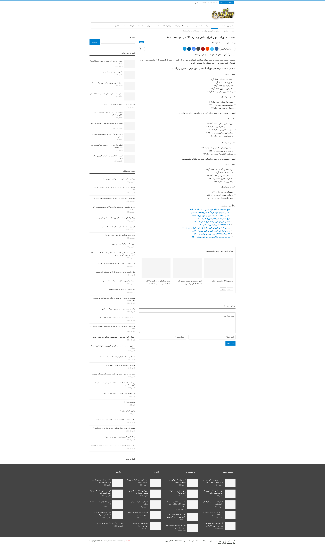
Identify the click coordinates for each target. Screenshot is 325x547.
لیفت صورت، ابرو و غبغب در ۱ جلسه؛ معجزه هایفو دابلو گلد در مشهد (113, 374)
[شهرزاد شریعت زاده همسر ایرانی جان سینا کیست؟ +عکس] (129, 64)
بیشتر (109, 26)
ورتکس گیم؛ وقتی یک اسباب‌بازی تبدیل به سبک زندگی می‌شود (115, 218)
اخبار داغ (189, 26)
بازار (158, 26)
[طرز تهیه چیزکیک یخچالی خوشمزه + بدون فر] (155, 526)
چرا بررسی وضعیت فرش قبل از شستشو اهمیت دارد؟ (118, 226)
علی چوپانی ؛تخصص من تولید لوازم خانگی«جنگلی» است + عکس (176, 504)
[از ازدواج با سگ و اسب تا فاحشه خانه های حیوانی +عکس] (129, 137)
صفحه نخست (212, 3)
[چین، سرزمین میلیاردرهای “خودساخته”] (192, 494)
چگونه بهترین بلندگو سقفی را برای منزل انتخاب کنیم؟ (118, 309)
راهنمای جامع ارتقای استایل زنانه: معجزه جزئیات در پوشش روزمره (114, 337)
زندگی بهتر (198, 26)
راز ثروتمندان (167, 26)
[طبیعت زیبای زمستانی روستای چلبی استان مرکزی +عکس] (230, 483)
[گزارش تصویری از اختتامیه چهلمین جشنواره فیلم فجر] (230, 526)
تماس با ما (195, 3)
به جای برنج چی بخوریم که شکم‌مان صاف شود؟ (120, 365)
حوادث (132, 26)
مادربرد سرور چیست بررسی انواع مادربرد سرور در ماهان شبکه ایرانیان (112, 445)
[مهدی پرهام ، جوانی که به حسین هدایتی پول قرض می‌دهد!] (192, 528)
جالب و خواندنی (179, 26)
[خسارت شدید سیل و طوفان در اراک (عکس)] (230, 504)
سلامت (222, 26)
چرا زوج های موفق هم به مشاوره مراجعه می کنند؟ (119, 393)
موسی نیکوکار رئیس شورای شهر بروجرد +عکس (211, 231)
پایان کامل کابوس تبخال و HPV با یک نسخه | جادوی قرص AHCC (114, 198)
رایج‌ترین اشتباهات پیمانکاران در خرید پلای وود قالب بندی (117, 317)
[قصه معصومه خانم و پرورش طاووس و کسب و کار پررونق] (192, 517)
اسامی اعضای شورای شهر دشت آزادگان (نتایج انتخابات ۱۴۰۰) (205, 228)
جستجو (132, 37)
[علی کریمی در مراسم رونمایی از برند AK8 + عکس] (230, 515)
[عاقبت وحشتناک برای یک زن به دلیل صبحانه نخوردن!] (117, 483)
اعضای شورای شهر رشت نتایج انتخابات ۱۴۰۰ (212, 222)
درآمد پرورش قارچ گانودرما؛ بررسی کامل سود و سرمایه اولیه (115, 419)
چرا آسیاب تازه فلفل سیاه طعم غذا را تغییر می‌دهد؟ (119, 179)
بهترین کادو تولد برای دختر (127, 411)
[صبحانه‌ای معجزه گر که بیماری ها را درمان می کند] (155, 483)
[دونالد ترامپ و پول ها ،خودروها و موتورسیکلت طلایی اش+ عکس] (129, 115)
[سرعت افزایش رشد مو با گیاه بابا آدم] (117, 504)
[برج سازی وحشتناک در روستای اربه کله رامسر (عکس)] (230, 494)
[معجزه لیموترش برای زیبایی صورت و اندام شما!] (129, 86)
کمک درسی (130, 459)
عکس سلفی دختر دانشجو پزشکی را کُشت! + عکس (106, 94)
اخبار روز (230, 26)
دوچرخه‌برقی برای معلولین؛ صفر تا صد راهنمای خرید (118, 281)
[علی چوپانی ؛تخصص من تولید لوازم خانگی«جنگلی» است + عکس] (192, 504)
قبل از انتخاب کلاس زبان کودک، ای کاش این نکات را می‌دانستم (115, 272)
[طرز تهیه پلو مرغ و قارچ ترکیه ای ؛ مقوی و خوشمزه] (155, 515)
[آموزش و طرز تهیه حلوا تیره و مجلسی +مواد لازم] (155, 494)
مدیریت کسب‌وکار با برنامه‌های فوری (123, 244)
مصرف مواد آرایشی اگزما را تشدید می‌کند (110, 523)
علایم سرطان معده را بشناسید (113, 72)
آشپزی (116, 26)
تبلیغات (203, 3)
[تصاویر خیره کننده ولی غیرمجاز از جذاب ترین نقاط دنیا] (129, 126)
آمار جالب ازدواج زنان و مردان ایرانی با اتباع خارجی (119, 104)
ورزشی (207, 26)
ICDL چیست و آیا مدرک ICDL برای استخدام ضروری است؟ (116, 263)
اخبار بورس (150, 26)
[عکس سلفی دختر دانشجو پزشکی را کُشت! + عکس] (129, 96)
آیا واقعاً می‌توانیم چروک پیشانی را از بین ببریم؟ (120, 437)
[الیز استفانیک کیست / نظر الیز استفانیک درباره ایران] (187, 268)
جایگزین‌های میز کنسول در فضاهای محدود (122, 289)
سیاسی (214, 26)
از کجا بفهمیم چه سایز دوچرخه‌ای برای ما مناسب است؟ (117, 356)
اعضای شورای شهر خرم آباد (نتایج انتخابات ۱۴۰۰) (210, 212)
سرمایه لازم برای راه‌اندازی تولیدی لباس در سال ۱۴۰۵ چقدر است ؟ (114, 428)
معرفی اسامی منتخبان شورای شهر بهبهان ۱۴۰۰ (211, 237)
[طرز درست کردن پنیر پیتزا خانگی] (155, 504)
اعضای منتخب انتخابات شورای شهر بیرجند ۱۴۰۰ (211, 216)
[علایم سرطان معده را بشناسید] (129, 75)
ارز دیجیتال (140, 26)
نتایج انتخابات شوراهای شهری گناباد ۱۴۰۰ (213, 219)
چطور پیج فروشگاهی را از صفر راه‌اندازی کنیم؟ (120, 235)
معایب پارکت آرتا (129, 402)
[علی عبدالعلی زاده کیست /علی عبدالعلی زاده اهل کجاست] (156, 268)
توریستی (124, 26)
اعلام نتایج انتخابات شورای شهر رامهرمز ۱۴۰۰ (212, 234)
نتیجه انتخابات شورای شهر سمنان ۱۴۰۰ (214, 225)
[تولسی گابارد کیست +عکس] (218, 268)
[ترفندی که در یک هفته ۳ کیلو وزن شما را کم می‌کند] (117, 494)
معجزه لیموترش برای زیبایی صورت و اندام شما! (107, 83)
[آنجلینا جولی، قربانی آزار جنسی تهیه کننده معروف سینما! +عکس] (129, 148)
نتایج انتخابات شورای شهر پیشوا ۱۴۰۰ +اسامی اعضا (209, 209)
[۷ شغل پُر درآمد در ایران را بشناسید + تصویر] (192, 483)
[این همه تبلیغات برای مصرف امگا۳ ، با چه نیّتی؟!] (117, 515)
